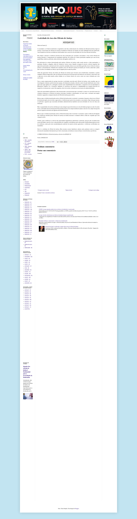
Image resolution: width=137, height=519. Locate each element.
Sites (101, 30)
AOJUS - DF (27, 264)
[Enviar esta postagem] (57, 141)
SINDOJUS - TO (28, 207)
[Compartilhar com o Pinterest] (66, 142)
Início (23, 30)
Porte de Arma (79, 30)
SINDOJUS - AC (28, 206)
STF (25, 189)
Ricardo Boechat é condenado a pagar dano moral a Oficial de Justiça (61, 226)
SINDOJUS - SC (28, 223)
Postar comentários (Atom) (48, 192)
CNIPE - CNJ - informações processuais (28, 151)
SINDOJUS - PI (28, 234)
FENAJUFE (27, 193)
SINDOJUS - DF (28, 204)
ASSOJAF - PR (28, 295)
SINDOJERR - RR (28, 247)
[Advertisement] (66, 199)
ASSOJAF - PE (28, 297)
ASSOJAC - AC (28, 254)
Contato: (96, 30)
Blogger (77, 508)
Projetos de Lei (88, 30)
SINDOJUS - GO (28, 228)
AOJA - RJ (27, 268)
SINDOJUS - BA (28, 213)
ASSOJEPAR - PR (28, 275)
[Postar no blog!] (62, 142)
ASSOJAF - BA (28, 305)
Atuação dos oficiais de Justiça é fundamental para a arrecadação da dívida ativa (27, 372)
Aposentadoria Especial (69, 30)
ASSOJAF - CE (28, 303)
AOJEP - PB (27, 262)
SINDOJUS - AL (28, 211)
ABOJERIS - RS (28, 270)
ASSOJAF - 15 (28, 307)
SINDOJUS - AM (28, 209)
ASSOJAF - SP (28, 290)
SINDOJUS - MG (28, 221)
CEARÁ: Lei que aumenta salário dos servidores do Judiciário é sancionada (56, 209)
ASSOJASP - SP (28, 266)
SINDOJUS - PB (28, 219)
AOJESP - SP (27, 260)
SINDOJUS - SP (28, 217)
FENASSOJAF (28, 185)
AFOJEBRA (27, 183)
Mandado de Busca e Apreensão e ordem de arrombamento (53, 220)
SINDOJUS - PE (28, 215)
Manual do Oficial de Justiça (47, 30)
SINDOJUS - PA (28, 226)
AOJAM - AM (28, 273)
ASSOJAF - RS (28, 293)
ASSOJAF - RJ (28, 292)
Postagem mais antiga (94, 190)
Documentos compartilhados (32, 30)
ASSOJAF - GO (28, 301)
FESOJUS (27, 182)
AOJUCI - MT (28, 277)
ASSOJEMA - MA (28, 256)
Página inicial (68, 190)
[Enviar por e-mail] (60, 142)
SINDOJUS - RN (28, 230)
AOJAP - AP (27, 281)
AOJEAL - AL (28, 271)
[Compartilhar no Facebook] (65, 142)
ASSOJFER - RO (28, 283)
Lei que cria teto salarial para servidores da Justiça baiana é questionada (56, 215)
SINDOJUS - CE (28, 232)
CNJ (25, 191)
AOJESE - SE (27, 279)
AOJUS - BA (27, 258)
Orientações (59, 30)
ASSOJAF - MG (28, 299)
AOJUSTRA (27, 187)
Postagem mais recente (43, 190)
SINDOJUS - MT (28, 224)
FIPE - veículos (28, 154)
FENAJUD (27, 195)
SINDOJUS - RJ (28, 202)
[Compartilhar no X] (63, 142)
